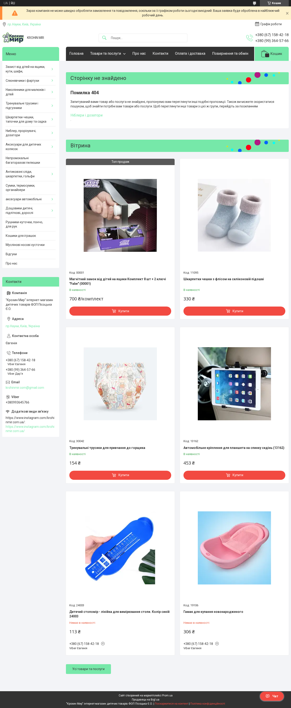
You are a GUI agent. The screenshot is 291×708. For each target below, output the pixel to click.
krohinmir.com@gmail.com (25, 387)
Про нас (139, 53)
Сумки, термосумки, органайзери (20, 188)
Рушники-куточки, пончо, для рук (24, 224)
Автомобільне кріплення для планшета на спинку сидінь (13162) (233, 448)
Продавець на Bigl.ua (145, 699)
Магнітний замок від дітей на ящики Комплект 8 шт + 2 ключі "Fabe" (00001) (117, 281)
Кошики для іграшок (21, 236)
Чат (275, 696)
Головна (76, 53)
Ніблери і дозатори (86, 115)
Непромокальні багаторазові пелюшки (23, 160)
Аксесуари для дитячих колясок (23, 147)
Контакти (160, 53)
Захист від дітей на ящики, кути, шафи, (25, 69)
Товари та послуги (105, 53)
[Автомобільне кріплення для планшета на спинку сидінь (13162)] (234, 384)
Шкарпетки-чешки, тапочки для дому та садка (26, 119)
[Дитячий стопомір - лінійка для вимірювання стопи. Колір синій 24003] (120, 548)
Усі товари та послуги (88, 669)
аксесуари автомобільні (24, 199)
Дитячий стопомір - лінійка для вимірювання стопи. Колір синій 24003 (119, 614)
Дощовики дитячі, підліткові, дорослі (19, 210)
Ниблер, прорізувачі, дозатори (21, 133)
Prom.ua (167, 695)
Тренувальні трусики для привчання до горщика (107, 448)
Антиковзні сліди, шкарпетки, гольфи (20, 174)
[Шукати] (104, 38)
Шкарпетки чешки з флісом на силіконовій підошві (223, 279)
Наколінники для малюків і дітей (25, 92)
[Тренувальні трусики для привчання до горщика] (120, 384)
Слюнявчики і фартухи (22, 80)
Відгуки (11, 254)
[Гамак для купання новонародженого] (234, 548)
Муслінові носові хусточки (25, 245)
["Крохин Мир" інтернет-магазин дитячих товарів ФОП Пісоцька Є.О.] (13, 37)
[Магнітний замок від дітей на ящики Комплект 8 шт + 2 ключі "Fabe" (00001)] (120, 215)
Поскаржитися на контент (171, 703)
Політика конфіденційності (207, 703)
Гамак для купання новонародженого (213, 612)
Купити (123, 311)
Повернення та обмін (230, 53)
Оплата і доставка (190, 53)
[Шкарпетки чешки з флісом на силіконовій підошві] (234, 215)
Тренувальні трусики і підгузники (22, 105)
